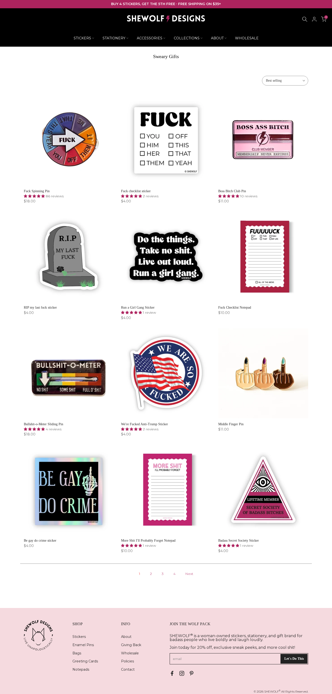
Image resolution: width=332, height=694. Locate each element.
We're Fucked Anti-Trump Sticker (144, 424)
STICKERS (82, 38)
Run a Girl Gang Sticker (138, 307)
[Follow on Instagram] (181, 673)
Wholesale (130, 653)
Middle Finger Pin (231, 424)
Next (189, 574)
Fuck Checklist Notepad (234, 307)
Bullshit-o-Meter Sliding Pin (43, 424)
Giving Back (131, 645)
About (126, 636)
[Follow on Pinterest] (191, 673)
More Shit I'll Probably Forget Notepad (148, 540)
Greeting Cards (85, 661)
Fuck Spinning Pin (37, 191)
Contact (128, 669)
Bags (76, 653)
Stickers (79, 636)
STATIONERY (114, 38)
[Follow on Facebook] (172, 673)
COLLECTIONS (187, 38)
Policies (127, 661)
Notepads (80, 669)
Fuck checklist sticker (136, 191)
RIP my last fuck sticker (40, 307)
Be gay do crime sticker (40, 540)
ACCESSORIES (149, 38)
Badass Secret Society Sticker (238, 540)
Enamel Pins (83, 645)
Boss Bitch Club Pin (232, 191)
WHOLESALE (247, 38)
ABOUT (217, 38)
